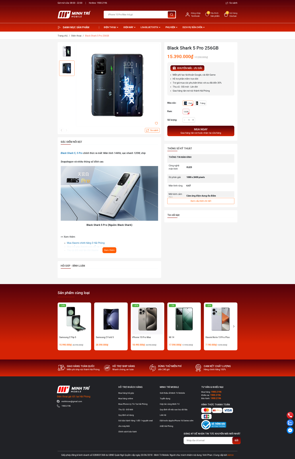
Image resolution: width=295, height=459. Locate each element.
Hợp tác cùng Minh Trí (169, 404)
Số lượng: (172, 120)
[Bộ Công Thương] (213, 424)
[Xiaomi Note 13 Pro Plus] (220, 319)
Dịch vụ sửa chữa (193, 27)
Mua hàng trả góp (126, 393)
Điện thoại (110, 27)
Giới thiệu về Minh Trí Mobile (172, 393)
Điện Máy (128, 27)
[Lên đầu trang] (290, 439)
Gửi (236, 440)
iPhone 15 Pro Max (141, 337)
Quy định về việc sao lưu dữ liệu (173, 409)
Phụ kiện (170, 27)
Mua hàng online (125, 398)
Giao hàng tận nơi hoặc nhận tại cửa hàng (201, 131)
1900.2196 (102, 3)
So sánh (233, 3)
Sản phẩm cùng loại (74, 293)
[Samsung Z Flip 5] (74, 319)
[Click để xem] (117, 85)
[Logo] (78, 14)
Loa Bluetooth (150, 27)
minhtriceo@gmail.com (71, 401)
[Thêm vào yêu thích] (156, 123)
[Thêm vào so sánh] (152, 130)
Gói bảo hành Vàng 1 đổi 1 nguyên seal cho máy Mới (135, 423)
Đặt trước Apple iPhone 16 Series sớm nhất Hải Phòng (176, 423)
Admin (230, 455)
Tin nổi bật (173, 215)
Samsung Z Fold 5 (105, 337)
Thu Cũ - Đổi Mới (125, 409)
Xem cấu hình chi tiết (201, 201)
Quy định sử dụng (126, 415)
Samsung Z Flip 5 (67, 337)
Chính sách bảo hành (127, 431)
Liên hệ (163, 415)
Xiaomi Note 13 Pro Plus (217, 337)
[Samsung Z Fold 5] (111, 319)
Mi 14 (171, 337)
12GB (186, 112)
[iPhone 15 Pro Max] (147, 319)
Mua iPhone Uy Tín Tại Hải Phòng (133, 404)
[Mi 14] (184, 319)
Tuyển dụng (165, 398)
